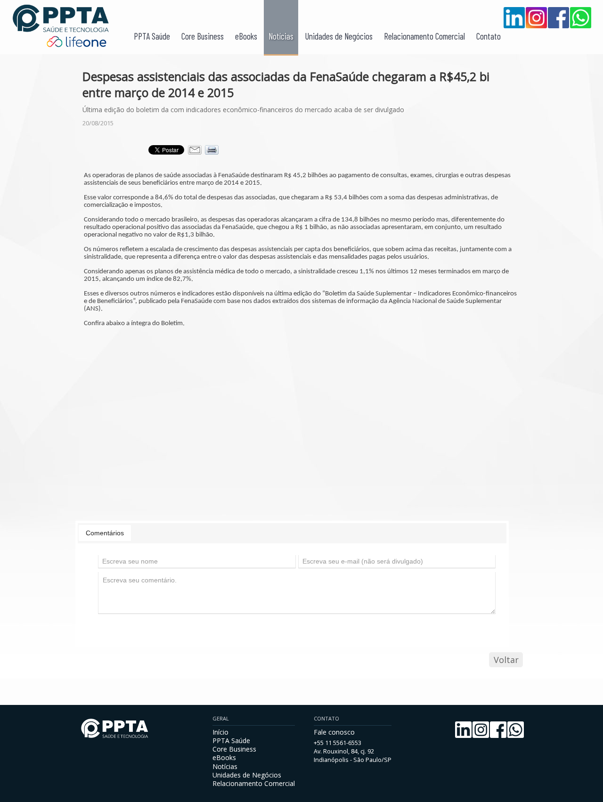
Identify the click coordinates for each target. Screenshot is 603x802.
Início (220, 732)
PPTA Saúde (152, 36)
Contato (488, 36)
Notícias (281, 36)
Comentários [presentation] (105, 533)
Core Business (202, 36)
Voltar (506, 659)
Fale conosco (334, 732)
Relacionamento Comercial (424, 36)
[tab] (105, 533)
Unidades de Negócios (339, 36)
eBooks (246, 36)
